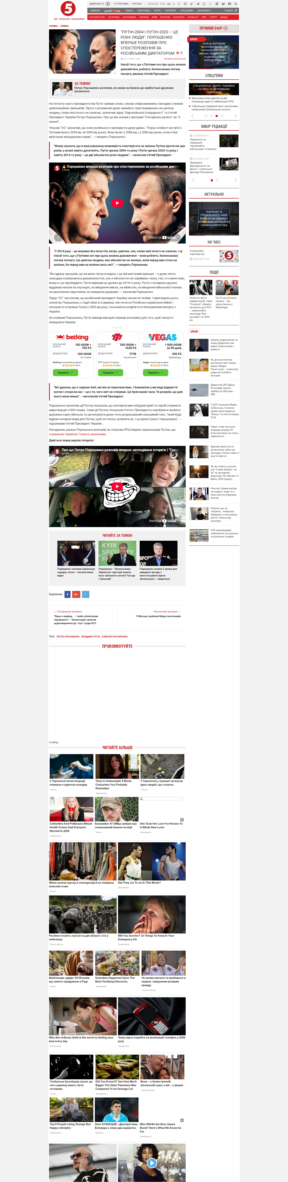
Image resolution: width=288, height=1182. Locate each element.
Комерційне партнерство (197, 252)
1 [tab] (206, 116)
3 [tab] (217, 116)
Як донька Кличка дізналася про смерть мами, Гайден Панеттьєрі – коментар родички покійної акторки (224, 367)
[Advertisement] (117, 353)
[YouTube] (229, 4)
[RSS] (236, 4)
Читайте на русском (175, 58)
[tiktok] (191, 4)
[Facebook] (179, 4)
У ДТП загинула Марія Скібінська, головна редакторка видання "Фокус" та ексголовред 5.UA (225, 411)
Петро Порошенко (68, 636)
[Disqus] (117, 698)
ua (168, 3)
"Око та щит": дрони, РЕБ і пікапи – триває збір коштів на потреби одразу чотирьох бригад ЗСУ (203, 169)
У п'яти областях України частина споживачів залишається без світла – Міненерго (214, 109)
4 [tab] (222, 116)
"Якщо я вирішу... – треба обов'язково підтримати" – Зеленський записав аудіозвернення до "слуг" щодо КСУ (76, 620)
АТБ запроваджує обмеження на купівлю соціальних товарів (224, 533)
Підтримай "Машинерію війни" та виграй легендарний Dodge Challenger (203, 144)
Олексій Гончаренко (115, 636)
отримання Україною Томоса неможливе (77, 434)
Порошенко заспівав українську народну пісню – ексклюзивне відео (76, 572)
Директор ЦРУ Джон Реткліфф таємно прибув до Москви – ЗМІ (223, 389)
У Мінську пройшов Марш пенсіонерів (158, 616)
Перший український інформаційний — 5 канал (68, 11)
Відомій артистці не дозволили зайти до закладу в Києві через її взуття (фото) (225, 451)
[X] (210, 4)
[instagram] (185, 4)
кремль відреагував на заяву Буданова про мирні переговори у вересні (224, 344)
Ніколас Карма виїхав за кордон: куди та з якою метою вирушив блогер (224, 493)
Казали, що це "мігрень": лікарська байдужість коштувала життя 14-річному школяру (224, 514)
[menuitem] (94, 10)
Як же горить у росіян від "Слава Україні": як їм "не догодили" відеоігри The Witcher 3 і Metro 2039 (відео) (225, 473)
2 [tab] (211, 116)
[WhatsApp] (204, 4)
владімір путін (90, 636)
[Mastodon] (217, 4)
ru (173, 3)
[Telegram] (198, 4)
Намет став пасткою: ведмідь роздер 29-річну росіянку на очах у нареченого (225, 431)
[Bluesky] (223, 4)
